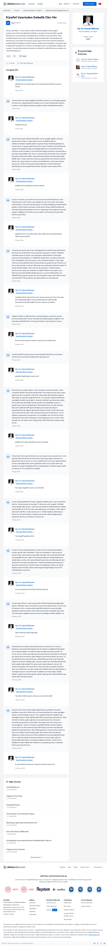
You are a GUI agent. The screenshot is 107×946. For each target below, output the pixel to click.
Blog (60, 4)
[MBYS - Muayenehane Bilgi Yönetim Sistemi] (11, 889)
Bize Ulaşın (67, 906)
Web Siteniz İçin (51, 906)
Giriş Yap (76, 4)
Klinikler (40, 4)
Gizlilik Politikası (69, 910)
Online (75, 867)
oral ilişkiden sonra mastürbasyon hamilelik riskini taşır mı (28, 841)
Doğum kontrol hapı (14, 797)
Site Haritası (68, 919)
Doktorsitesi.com (86, 903)
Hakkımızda (67, 903)
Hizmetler (32, 911)
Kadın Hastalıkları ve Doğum (32, 10)
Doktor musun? (89, 4)
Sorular (16, 10)
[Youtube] (104, 943)
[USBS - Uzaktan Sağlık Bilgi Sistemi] (27, 889)
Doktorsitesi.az (86, 906)
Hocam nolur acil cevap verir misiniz (20, 815)
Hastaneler (33, 914)
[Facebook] (94, 943)
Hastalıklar (32, 908)
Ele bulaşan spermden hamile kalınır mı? (21, 824)
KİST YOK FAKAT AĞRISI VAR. (17, 833)
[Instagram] (101, 943)
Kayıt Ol (66, 4)
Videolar (62, 867)
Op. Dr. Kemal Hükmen (24, 77)
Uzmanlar (31, 4)
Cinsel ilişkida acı (12, 788)
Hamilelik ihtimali (13, 806)
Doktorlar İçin (51, 903)
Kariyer (51, 910)
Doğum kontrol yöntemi (15, 850)
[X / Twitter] (98, 943)
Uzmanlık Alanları (34, 906)
